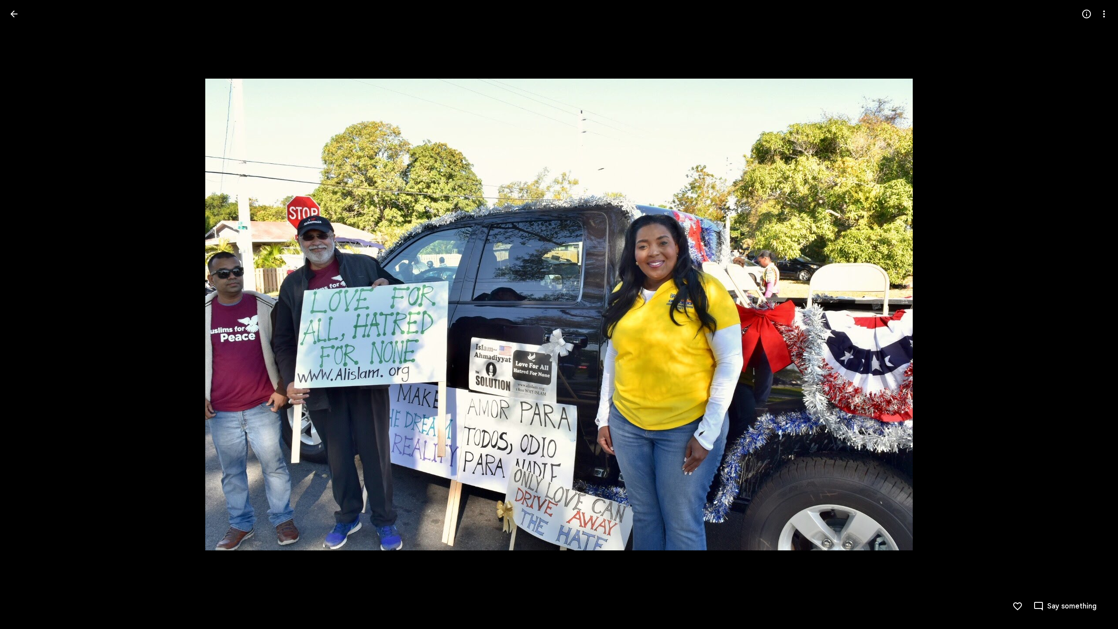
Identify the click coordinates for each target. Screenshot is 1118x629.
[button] (24, 314)
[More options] (1104, 14)
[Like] (1017, 606)
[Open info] (1086, 14)
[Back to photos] (13, 13)
